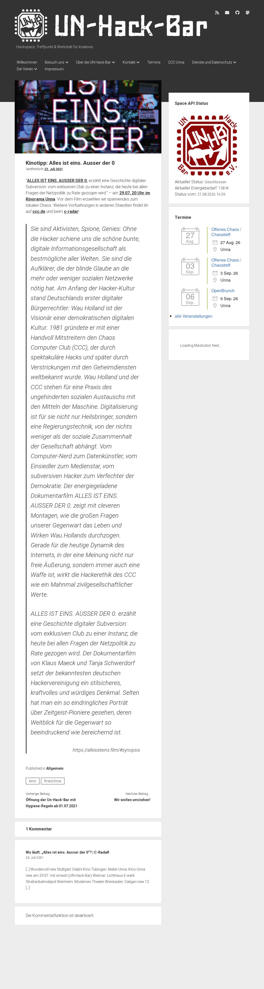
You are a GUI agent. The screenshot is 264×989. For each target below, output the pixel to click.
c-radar (71, 211)
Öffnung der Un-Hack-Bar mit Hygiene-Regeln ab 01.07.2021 (51, 803)
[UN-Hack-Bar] (111, 40)
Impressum (54, 69)
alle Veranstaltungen (193, 316)
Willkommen (27, 62)
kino (32, 781)
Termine (153, 62)
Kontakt (129, 62)
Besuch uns (54, 62)
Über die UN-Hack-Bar (93, 62)
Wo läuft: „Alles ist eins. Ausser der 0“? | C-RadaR (67, 852)
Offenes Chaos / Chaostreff (226, 231)
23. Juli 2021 (53, 169)
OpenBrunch (223, 290)
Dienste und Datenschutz (212, 62)
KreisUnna (52, 781)
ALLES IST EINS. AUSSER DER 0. (57, 180)
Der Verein (25, 69)
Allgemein (54, 768)
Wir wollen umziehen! (132, 800)
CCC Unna (176, 62)
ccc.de (38, 211)
